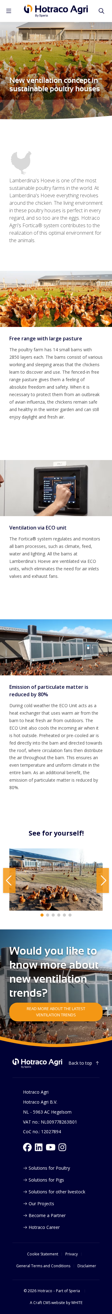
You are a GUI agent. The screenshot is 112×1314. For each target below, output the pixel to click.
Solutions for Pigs (46, 1180)
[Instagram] (62, 1147)
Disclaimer (86, 1266)
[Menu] (9, 11)
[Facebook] (27, 1147)
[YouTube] (51, 1147)
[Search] (101, 11)
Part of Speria (68, 1290)
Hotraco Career (44, 1227)
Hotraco (45, 1290)
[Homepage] (56, 11)
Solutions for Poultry (49, 1168)
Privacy (71, 1254)
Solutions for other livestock (57, 1192)
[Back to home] (37, 1063)
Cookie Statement (42, 1254)
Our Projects (41, 1203)
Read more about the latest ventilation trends (56, 1012)
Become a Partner (47, 1215)
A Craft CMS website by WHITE (56, 1302)
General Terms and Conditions (43, 1266)
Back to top (80, 1063)
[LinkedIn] (39, 1147)
